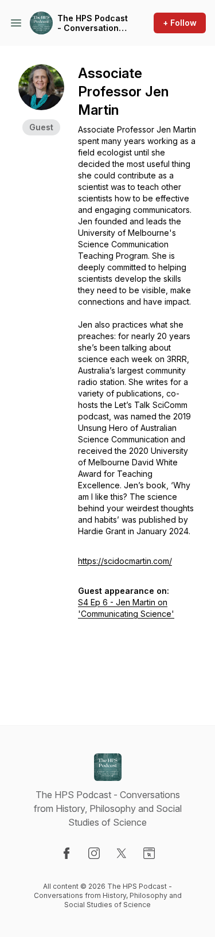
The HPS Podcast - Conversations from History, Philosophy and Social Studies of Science (92, 23)
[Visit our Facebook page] (66, 853)
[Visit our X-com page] (121, 853)
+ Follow (180, 23)
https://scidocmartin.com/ (125, 561)
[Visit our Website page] (149, 853)
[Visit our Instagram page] (94, 853)
